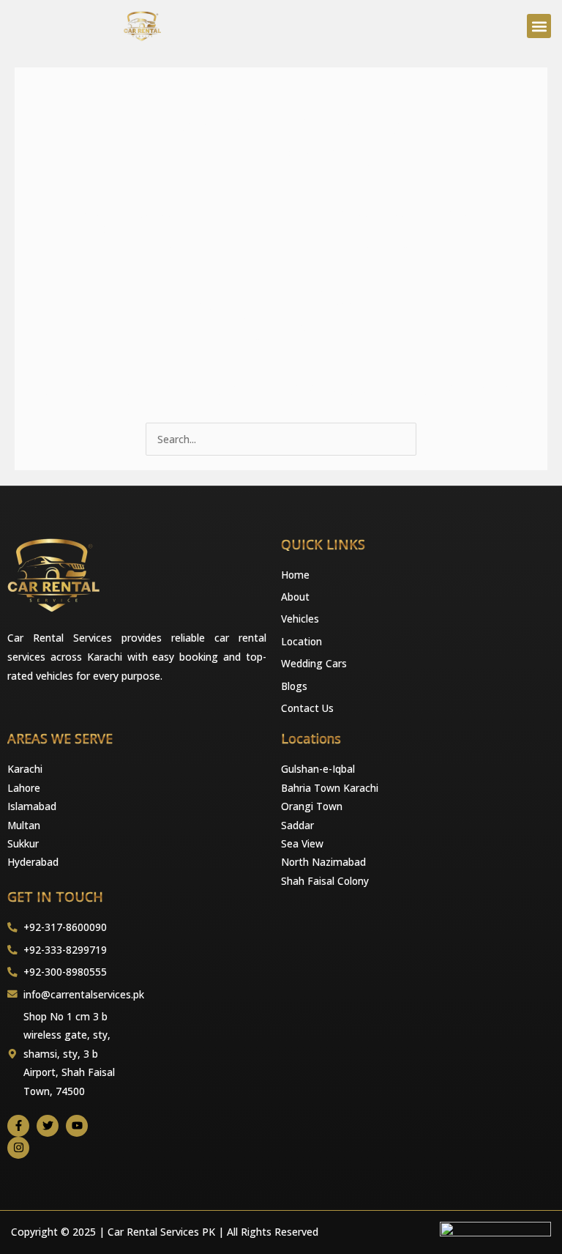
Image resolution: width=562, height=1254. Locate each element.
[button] (539, 26)
